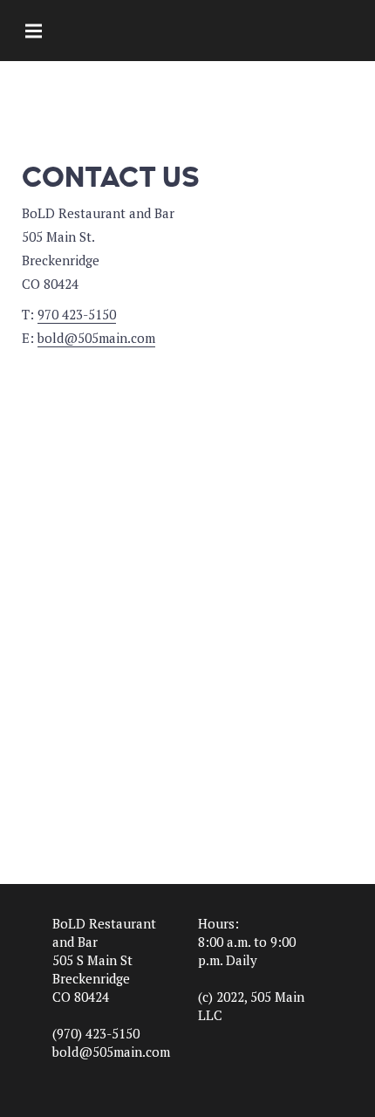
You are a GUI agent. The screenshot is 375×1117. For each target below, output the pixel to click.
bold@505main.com (96, 337)
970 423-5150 (77, 314)
